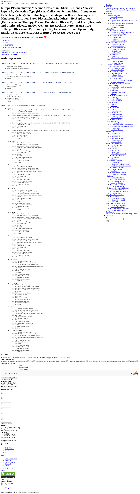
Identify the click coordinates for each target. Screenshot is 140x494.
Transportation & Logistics (119, 58)
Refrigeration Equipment (118, 174)
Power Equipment (116, 114)
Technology (115, 157)
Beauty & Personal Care (118, 92)
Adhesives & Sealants (118, 66)
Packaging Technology (118, 184)
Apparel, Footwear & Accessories (121, 87)
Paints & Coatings (116, 78)
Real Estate (114, 202)
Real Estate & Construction (115, 195)
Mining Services (116, 111)
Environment (115, 107)
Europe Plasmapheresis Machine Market (37, 3)
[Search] (107, 221)
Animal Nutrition (116, 35)
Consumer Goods (112, 85)
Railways (114, 56)
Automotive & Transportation (116, 42)
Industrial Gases (116, 75)
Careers (7, 465)
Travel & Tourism (116, 101)
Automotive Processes (118, 44)
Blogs (130, 214)
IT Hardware (115, 150)
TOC (6, 42)
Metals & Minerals (117, 77)
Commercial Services (117, 190)
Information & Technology (115, 143)
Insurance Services (117, 63)
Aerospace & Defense (113, 15)
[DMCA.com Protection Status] (8, 478)
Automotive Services (117, 46)
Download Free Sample (12, 47)
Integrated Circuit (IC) (118, 207)
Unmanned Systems (117, 27)
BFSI (108, 59)
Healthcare (110, 131)
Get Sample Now (6, 377)
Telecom (114, 159)
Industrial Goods (116, 169)
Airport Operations (117, 17)
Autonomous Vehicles (118, 49)
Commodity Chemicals (118, 71)
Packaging (110, 176)
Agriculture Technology (118, 34)
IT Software (115, 152)
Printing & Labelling (117, 186)
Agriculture (110, 29)
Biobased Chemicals (117, 70)
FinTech (114, 148)
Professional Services (117, 193)
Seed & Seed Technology (119, 41)
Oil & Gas (114, 112)
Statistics (125, 214)
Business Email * (24, 367)
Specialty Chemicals (117, 82)
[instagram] (5, 488)
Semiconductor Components (120, 208)
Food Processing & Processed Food (122, 126)
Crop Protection (116, 37)
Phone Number (23, 369)
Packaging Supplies (117, 183)
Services (108, 6)
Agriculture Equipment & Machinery (122, 32)
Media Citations (9, 449)
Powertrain (114, 54)
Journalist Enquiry (10, 462)
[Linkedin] (9, 488)
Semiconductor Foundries (119, 210)
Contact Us (109, 215)
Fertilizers (114, 39)
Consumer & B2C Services (119, 191)
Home (2, 3)
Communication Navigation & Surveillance (124, 20)
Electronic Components (118, 205)
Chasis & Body (116, 51)
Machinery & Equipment (114, 160)
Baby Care (114, 90)
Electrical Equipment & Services (121, 166)
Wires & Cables (116, 119)
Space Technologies (117, 25)
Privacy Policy (9, 460)
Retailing (114, 97)
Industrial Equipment (117, 167)
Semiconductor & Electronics (116, 203)
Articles (135, 214)
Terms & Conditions (11, 459)
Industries (109, 13)
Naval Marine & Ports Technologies (122, 23)
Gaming (113, 94)
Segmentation (9, 44)
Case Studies (119, 214)
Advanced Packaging (117, 178)
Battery (113, 104)
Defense (114, 22)
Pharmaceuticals (116, 142)
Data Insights (110, 212)
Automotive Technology (118, 47)
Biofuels (114, 106)
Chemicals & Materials (114, 65)
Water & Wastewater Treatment (120, 83)
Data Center (115, 147)
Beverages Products (117, 123)
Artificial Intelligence (117, 145)
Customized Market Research (115, 8)
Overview (8, 40)
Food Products (115, 128)
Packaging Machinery (118, 179)
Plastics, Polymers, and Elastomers (121, 80)
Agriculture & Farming (118, 30)
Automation (115, 162)
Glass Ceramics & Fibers (119, 73)
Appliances (114, 89)
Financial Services (117, 61)
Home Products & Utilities (119, 95)
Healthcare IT (115, 136)
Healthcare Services (117, 138)
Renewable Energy (117, 118)
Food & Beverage (112, 121)
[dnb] (3, 470)
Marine (113, 109)
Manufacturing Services (118, 172)
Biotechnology (115, 135)
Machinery (114, 171)
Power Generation (117, 116)
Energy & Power (112, 102)
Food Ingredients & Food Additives (122, 124)
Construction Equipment (118, 198)
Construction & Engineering (120, 164)
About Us (109, 5)
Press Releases (110, 214)
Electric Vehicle (116, 53)
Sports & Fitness (116, 99)
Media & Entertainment (118, 154)
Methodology (9, 45)
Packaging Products (117, 181)
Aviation (114, 18)
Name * (21, 365)
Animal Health (115, 133)
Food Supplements (117, 130)
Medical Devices (116, 140)
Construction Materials (118, 200)
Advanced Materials (117, 68)
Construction (115, 196)
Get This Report (6, 379)
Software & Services (117, 155)
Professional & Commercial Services (118, 188)
